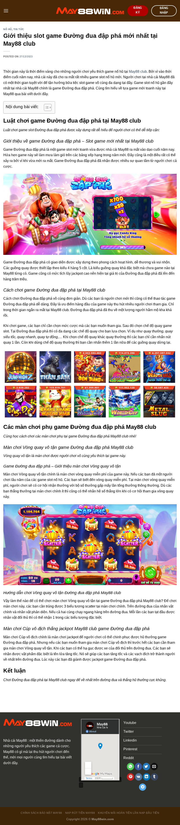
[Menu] (6, 10)
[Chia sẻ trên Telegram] (142, 787)
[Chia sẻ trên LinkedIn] (146, 777)
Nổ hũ (7, 29)
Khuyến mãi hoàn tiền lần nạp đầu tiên (128, 812)
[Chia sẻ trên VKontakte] (138, 777)
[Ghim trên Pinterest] (130, 777)
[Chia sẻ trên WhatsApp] (130, 766)
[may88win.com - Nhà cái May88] (90, 11)
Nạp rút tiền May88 (80, 812)
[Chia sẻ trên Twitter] (146, 766)
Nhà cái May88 (15, 740)
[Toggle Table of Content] (45, 107)
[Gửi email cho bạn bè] (154, 766)
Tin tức (18, 29)
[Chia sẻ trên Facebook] (138, 766)
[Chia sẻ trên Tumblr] (154, 777)
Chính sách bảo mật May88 (41, 812)
